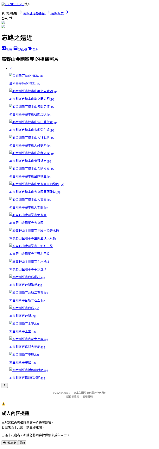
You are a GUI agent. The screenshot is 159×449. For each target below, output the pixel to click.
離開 (22, 442)
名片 (36, 49)
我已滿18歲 (9, 442)
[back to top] (5, 385)
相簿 (9, 49)
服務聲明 (88, 396)
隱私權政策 (72, 396)
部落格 (23, 49)
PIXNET (65, 392)
